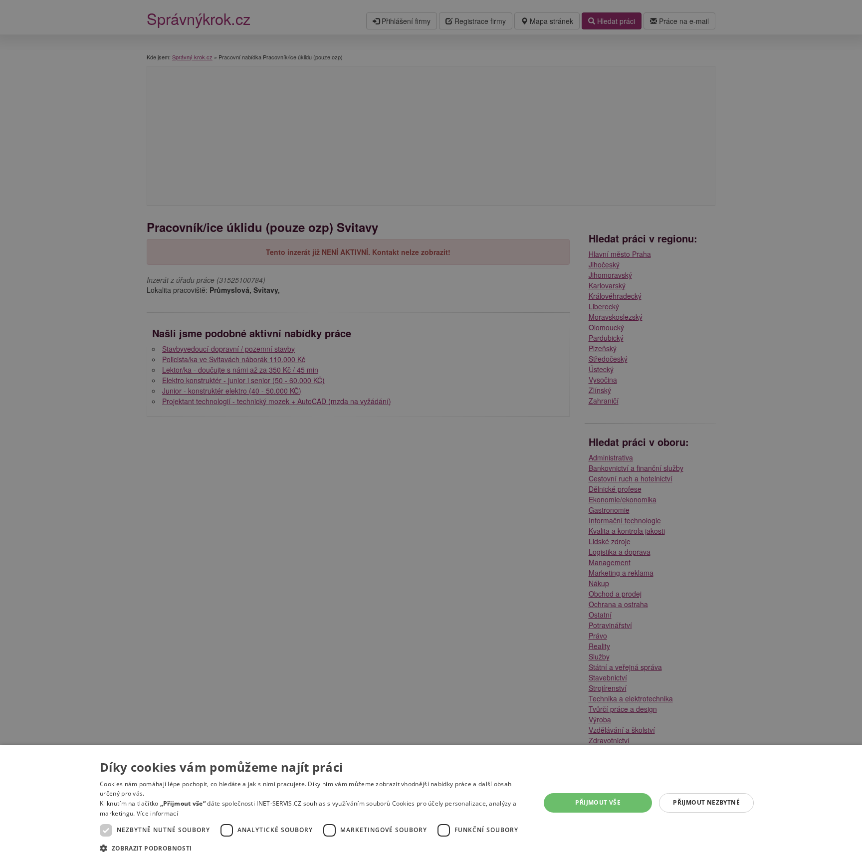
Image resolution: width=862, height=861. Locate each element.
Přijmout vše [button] (598, 802)
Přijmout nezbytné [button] (706, 802)
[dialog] (431, 803)
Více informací (157, 813)
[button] (313, 848)
